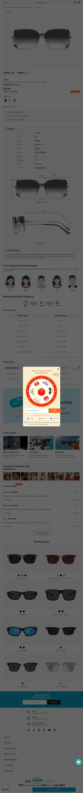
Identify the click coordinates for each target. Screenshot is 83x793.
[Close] (58, 369)
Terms (56, 374)
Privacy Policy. (44, 424)
